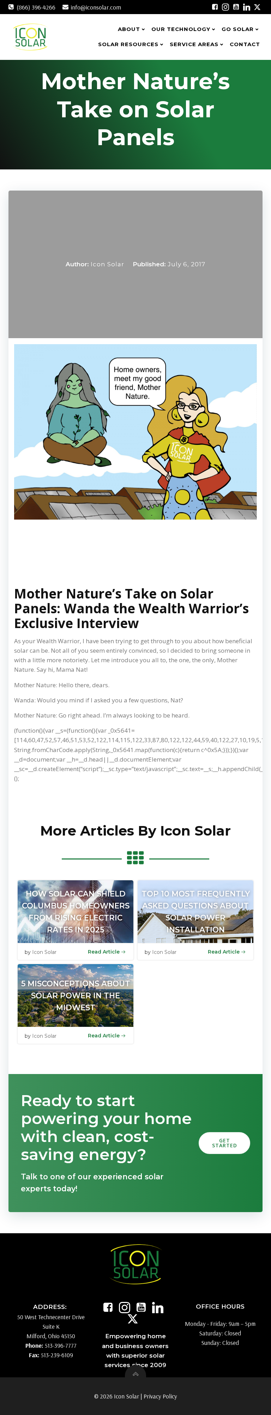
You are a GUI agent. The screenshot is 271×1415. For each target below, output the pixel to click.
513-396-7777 (61, 1345)
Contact (245, 44)
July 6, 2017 (186, 264)
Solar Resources (128, 44)
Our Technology (180, 29)
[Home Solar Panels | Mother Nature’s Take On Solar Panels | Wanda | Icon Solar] (214, 7)
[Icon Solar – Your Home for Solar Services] (30, 37)
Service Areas (194, 44)
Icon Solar (107, 264)
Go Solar (238, 29)
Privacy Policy (160, 1396)
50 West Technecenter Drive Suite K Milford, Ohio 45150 (51, 1326)
